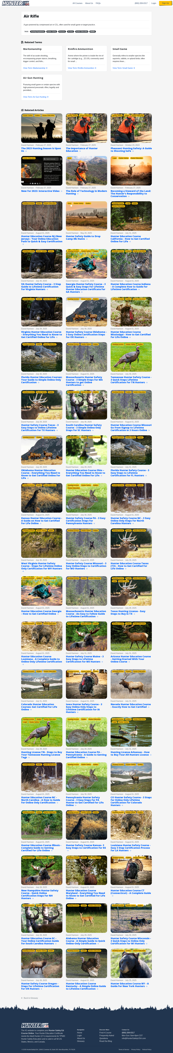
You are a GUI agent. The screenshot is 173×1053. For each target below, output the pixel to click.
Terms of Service (124, 1049)
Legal (114, 158)
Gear (69, 158)
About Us (89, 3)
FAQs (98, 3)
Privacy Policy (135, 1049)
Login (153, 3)
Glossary (80, 1041)
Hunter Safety (51, 31)
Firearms (62, 31)
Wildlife (92, 31)
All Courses (77, 3)
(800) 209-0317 (141, 3)
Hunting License (28, 203)
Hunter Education (82, 31)
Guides (37, 115)
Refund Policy (146, 1049)
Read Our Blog (105, 1041)
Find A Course (105, 1033)
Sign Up (165, 3)
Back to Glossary (31, 998)
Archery (70, 31)
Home (79, 1033)
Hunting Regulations (37, 31)
